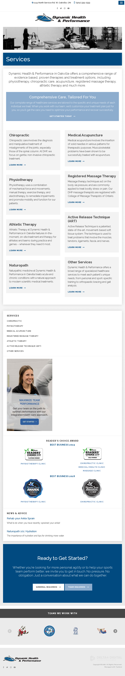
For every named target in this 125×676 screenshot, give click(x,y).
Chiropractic (14, 321)
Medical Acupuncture (19, 331)
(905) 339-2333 (83, 3)
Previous (10, 631)
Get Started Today (61, 116)
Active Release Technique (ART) (24, 346)
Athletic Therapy (17, 341)
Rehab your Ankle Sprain (21, 518)
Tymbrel (119, 667)
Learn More (16, 165)
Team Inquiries (76, 587)
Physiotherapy (15, 326)
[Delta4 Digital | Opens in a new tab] (106, 660)
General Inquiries (46, 587)
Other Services (15, 351)
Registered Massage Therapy (22, 336)
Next (115, 631)
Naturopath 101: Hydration (22, 531)
